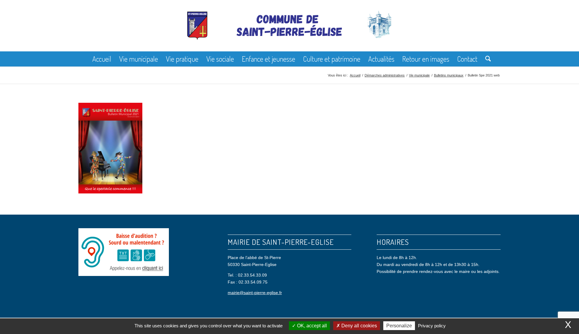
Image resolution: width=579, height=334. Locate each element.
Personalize (399, 325)
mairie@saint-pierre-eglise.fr (255, 292)
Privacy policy (432, 325)
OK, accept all (311, 325)
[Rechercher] (486, 58)
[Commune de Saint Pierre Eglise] (289, 30)
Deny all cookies (358, 325)
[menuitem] (101, 58)
